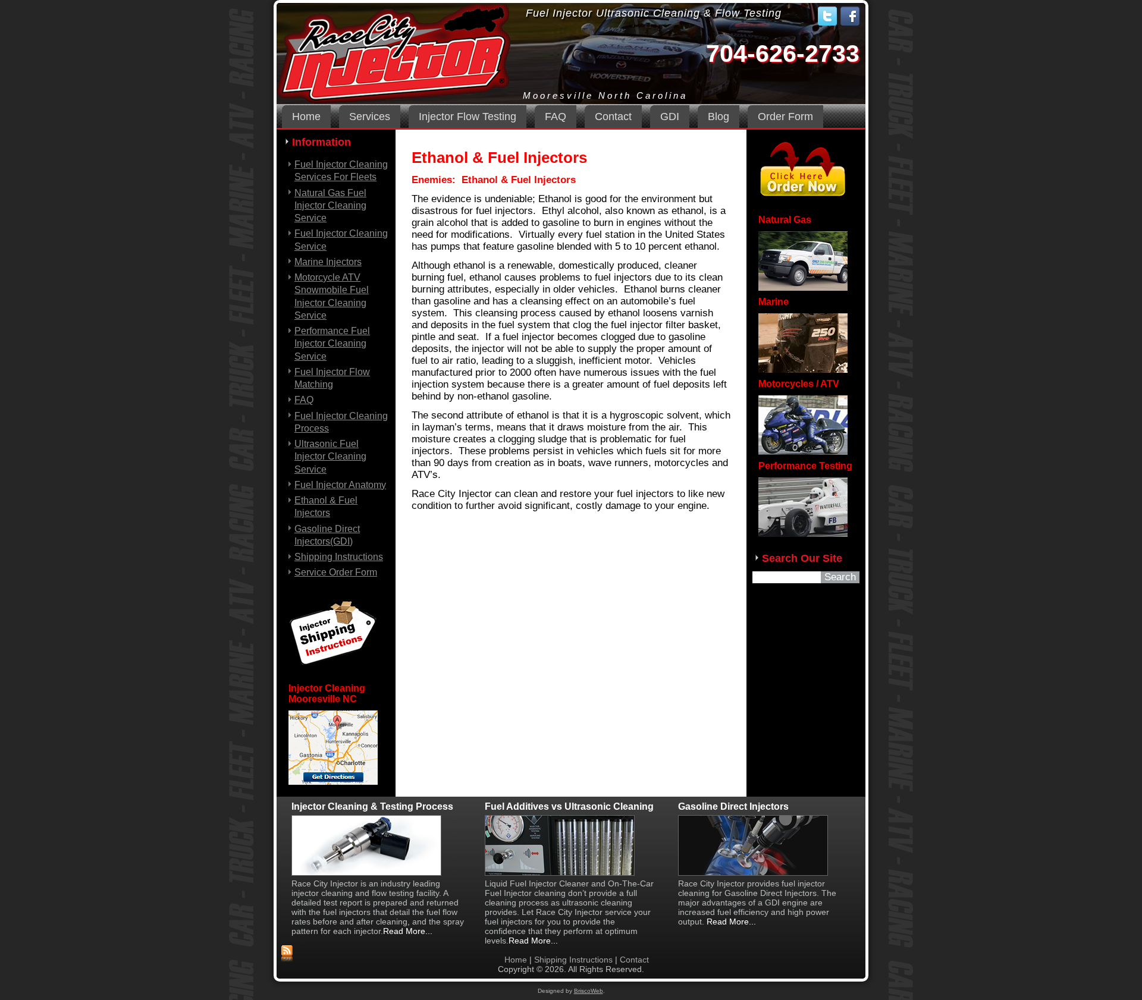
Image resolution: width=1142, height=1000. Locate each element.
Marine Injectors (328, 262)
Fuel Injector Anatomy (340, 485)
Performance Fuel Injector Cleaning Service (332, 343)
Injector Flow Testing (467, 116)
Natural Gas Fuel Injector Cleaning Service (330, 206)
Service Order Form (335, 572)
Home (306, 116)
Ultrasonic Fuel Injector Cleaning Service (330, 456)
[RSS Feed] (287, 954)
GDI (669, 116)
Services (369, 116)
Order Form (785, 116)
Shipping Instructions (338, 557)
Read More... (533, 940)
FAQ (555, 116)
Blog (718, 116)
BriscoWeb (588, 991)
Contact (613, 116)
